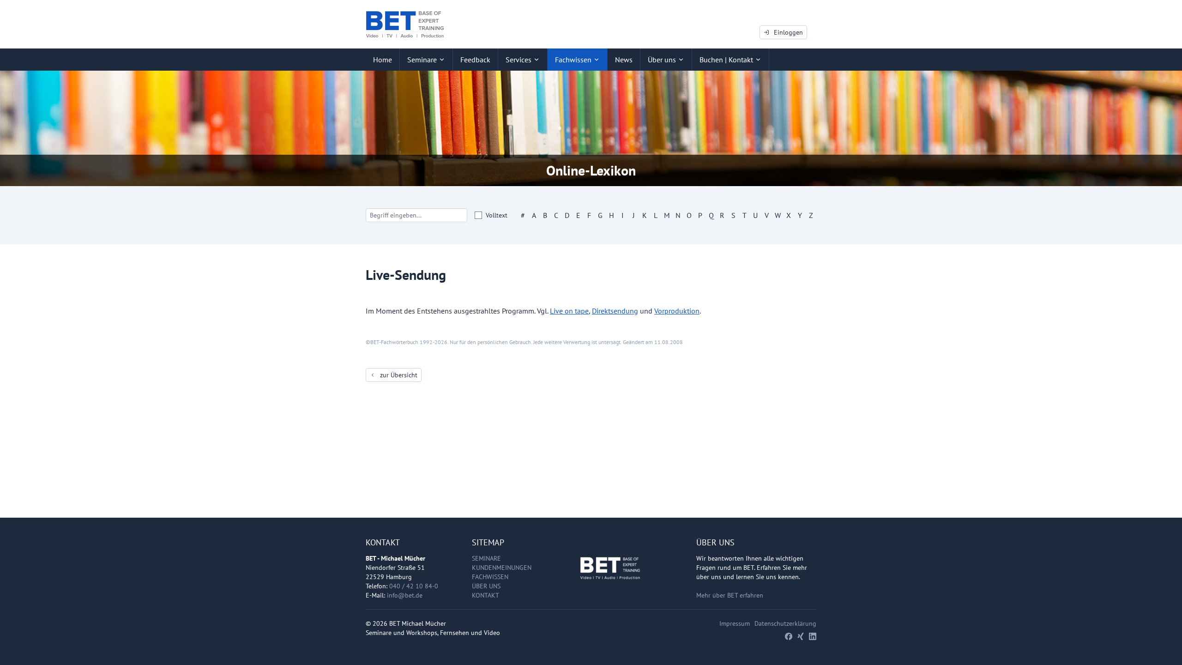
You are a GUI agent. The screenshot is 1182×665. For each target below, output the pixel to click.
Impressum (734, 623)
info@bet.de (404, 595)
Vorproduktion (677, 310)
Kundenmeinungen (501, 567)
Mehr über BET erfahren (729, 595)
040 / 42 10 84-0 (413, 586)
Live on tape (569, 310)
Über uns (486, 586)
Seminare (486, 558)
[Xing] (800, 636)
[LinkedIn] (812, 636)
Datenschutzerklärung (785, 623)
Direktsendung (615, 310)
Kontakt (485, 595)
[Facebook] (788, 636)
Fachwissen (490, 577)
